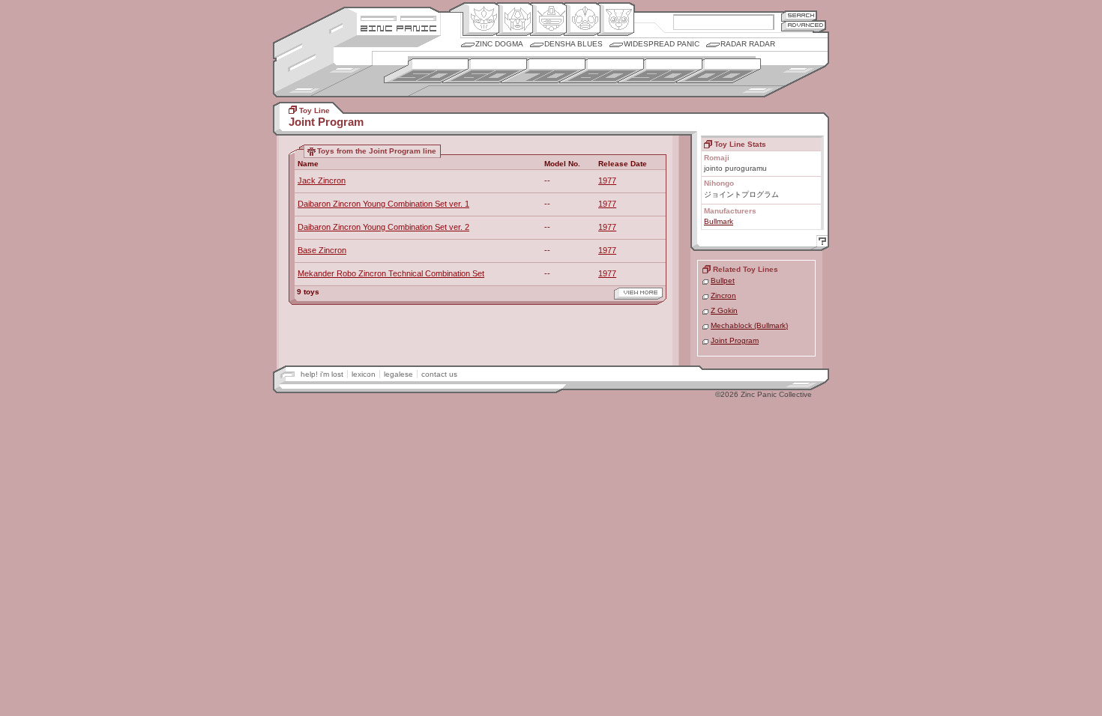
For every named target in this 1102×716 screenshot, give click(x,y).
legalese (398, 374)
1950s (426, 70)
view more (638, 294)
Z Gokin (724, 310)
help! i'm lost (322, 374)
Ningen (582, 19)
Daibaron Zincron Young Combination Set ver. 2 (383, 226)
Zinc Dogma (499, 44)
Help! (820, 243)
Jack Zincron (322, 180)
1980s (601, 70)
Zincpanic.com (398, 27)
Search (799, 15)
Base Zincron (322, 250)
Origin (481, 19)
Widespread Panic (661, 44)
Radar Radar (747, 44)
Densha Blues (573, 44)
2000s (718, 70)
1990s (660, 70)
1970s (543, 70)
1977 (607, 180)
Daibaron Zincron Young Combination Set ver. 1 (383, 203)
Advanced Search (803, 25)
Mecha (548, 19)
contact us (439, 374)
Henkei (514, 19)
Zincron (723, 295)
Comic (615, 19)
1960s (484, 70)
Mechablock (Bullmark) (749, 325)
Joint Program (735, 340)
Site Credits (398, 17)
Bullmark (718, 221)
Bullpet (723, 280)
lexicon (364, 374)
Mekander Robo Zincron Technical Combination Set (391, 273)
